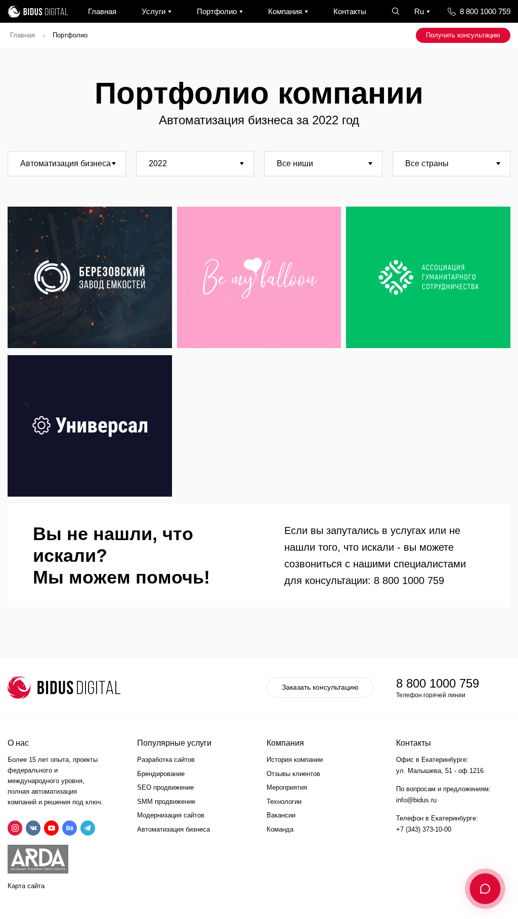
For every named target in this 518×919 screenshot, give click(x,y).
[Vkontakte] (33, 828)
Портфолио (217, 11)
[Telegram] (87, 828)
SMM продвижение (166, 801)
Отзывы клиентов (293, 774)
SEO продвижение (165, 787)
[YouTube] (51, 828)
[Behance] (69, 828)
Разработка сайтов (166, 759)
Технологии (284, 801)
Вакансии (281, 815)
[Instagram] (15, 828)
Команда (280, 829)
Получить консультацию (463, 35)
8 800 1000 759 (485, 11)
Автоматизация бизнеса (173, 829)
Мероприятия (287, 787)
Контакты (349, 11)
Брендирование (161, 774)
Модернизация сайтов (170, 815)
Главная (102, 11)
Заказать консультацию (320, 687)
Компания (285, 11)
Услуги (153, 11)
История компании (295, 759)
